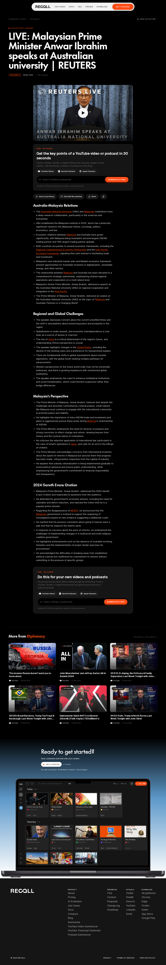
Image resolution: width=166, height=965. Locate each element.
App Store (147, 914)
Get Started (123, 7)
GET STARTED (53, 764)
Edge (144, 901)
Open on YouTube (148, 19)
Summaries (74, 922)
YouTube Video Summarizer (83, 926)
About (71, 893)
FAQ (80, 6)
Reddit (129, 897)
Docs (71, 6)
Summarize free (117, 180)
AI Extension (75, 901)
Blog (70, 918)
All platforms (149, 893)
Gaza (74, 444)
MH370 (74, 510)
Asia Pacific (61, 291)
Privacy (107, 958)
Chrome (146, 897)
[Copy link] (103, 196)
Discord (130, 901)
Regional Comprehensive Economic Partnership (61, 250)
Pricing (89, 6)
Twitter (130, 893)
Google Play (148, 918)
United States (84, 347)
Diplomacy (35, 19)
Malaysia (71, 235)
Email (129, 914)
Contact (111, 897)
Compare (73, 914)
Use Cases (60, 6)
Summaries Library (18, 19)
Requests (112, 901)
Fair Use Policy (148, 958)
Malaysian (89, 211)
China (51, 339)
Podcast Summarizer (79, 934)
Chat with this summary (73, 196)
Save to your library (46, 196)
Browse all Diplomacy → (145, 637)
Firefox (145, 905)
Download (102, 6)
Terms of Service (126, 958)
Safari (145, 909)
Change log (113, 905)
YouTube (130, 905)
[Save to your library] (52, 646)
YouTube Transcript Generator (84, 930)
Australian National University (56, 211)
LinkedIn (130, 909)
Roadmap (112, 909)
